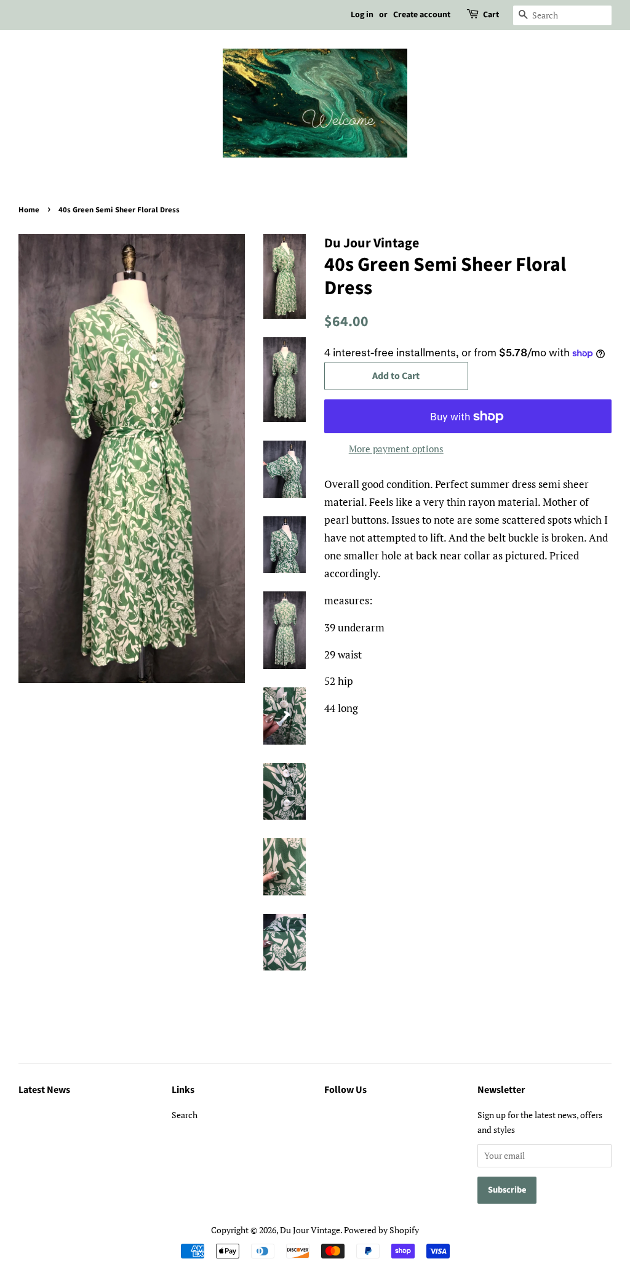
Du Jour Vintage (310, 1230)
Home (28, 209)
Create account (421, 15)
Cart (491, 15)
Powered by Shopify (381, 1230)
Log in (362, 15)
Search (184, 1115)
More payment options (396, 448)
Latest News (44, 1090)
